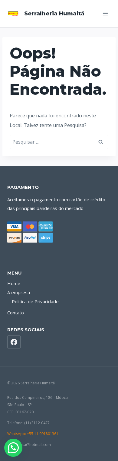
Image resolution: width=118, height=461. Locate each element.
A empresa (18, 292)
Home (13, 283)
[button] (13, 448)
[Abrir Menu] (105, 13)
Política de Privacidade (35, 301)
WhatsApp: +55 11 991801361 (32, 433)
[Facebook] (14, 342)
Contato (15, 313)
